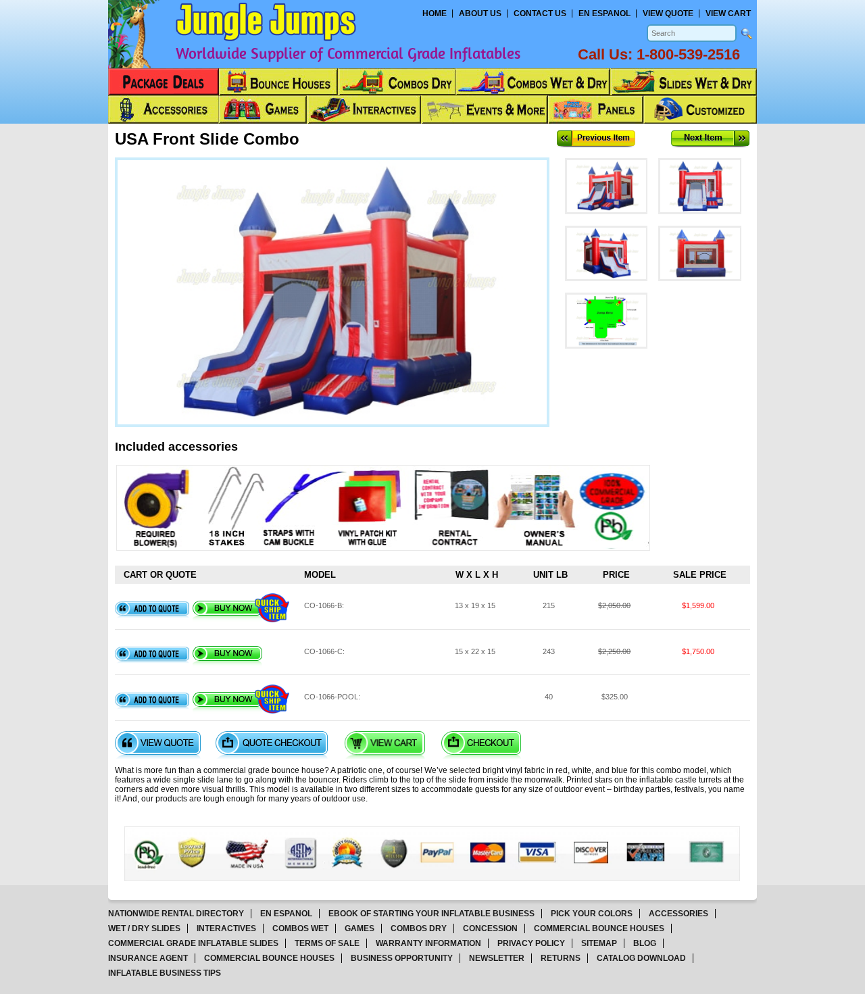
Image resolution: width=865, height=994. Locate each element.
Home (434, 13)
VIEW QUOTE (668, 13)
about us (480, 13)
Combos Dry (419, 928)
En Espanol (604, 13)
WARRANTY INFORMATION (428, 943)
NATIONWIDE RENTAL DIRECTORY (176, 913)
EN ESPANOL (286, 913)
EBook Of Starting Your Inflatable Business (431, 913)
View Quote (158, 745)
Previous (596, 138)
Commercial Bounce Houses (599, 928)
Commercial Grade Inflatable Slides (193, 943)
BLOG (644, 943)
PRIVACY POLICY (531, 943)
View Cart (385, 745)
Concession (490, 928)
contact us (540, 13)
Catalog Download (641, 958)
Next (710, 138)
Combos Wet (300, 928)
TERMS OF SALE (327, 943)
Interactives (226, 928)
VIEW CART (728, 13)
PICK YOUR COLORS (592, 913)
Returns (560, 958)
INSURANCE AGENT (148, 958)
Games (359, 928)
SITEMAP (599, 943)
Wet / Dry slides (144, 928)
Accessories (678, 913)
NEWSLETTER (496, 958)
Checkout (481, 745)
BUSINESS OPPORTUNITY (402, 958)
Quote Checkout (272, 745)
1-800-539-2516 (688, 54)
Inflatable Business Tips (164, 973)
